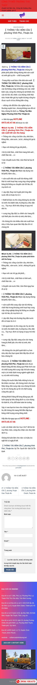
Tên (6, 532)
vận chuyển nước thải (11, 160)
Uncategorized (18, 27)
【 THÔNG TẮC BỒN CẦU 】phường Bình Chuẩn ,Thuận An (28, 490)
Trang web (8, 550)
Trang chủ (24, 21)
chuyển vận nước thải (11, 286)
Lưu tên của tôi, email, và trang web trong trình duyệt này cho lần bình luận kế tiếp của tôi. (18, 563)
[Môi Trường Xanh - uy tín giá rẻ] (22, 15)
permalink (18, 467)
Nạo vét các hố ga (10, 273)
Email (6, 541)
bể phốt (23, 147)
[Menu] (3, 15)
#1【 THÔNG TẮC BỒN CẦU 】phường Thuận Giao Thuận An (10, 490)
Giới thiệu (12, 21)
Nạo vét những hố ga (11, 147)
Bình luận (7, 514)
